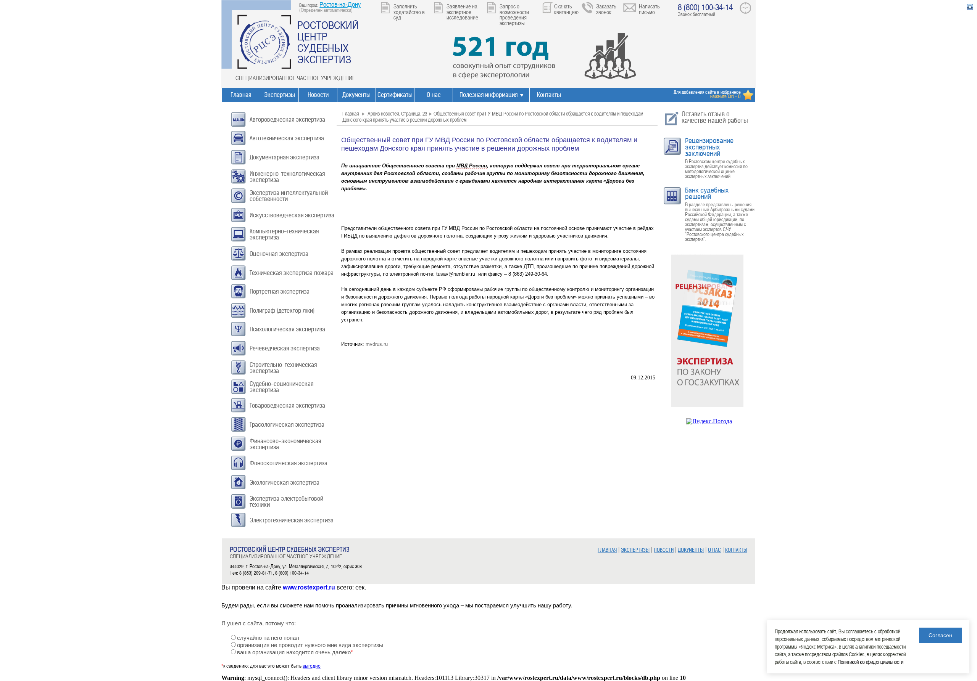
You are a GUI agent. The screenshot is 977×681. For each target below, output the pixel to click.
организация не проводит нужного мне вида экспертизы (310, 645)
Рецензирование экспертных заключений (709, 147)
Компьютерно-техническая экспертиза (284, 234)
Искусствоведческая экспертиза (292, 215)
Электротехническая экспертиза (292, 520)
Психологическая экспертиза (287, 329)
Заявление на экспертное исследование (462, 11)
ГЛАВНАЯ (607, 550)
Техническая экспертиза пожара (292, 272)
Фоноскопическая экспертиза (288, 463)
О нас (434, 94)
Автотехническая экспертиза (287, 138)
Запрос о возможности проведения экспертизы (514, 14)
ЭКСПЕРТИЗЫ (635, 550)
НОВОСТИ (664, 550)
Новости (318, 94)
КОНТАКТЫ (736, 550)
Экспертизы (279, 94)
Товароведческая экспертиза (287, 405)
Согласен (940, 635)
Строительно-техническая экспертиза (283, 367)
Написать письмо (649, 9)
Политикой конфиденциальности (870, 661)
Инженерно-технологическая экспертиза (287, 176)
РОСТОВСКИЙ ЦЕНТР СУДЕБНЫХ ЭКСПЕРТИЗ (328, 42)
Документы (356, 94)
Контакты (549, 94)
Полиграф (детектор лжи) (282, 310)
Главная (241, 94)
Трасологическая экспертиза (287, 424)
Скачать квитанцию (566, 9)
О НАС (714, 550)
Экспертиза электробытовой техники (286, 501)
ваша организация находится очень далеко (295, 652)
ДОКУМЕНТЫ (691, 550)
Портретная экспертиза (280, 291)
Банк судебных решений (707, 193)
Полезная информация (488, 94)
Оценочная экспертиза (279, 253)
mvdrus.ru (377, 344)
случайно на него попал (268, 638)
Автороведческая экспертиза (287, 119)
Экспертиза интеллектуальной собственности (289, 195)
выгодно (312, 666)
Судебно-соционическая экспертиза (281, 387)
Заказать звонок (606, 9)
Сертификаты (395, 94)
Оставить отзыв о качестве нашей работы (715, 117)
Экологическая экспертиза (284, 482)
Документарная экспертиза (284, 157)
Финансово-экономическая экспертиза (285, 444)
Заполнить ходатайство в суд (409, 11)
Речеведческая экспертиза (285, 348)
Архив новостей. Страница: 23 (397, 113)
